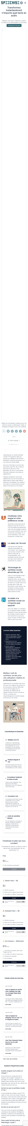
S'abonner (14, 962)
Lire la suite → (8, 1004)
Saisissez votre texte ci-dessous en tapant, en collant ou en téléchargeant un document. (14, 21)
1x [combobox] (14, 436)
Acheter (14, 898)
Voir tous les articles (10, 1059)
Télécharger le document (14, 25)
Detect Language (14, 440)
